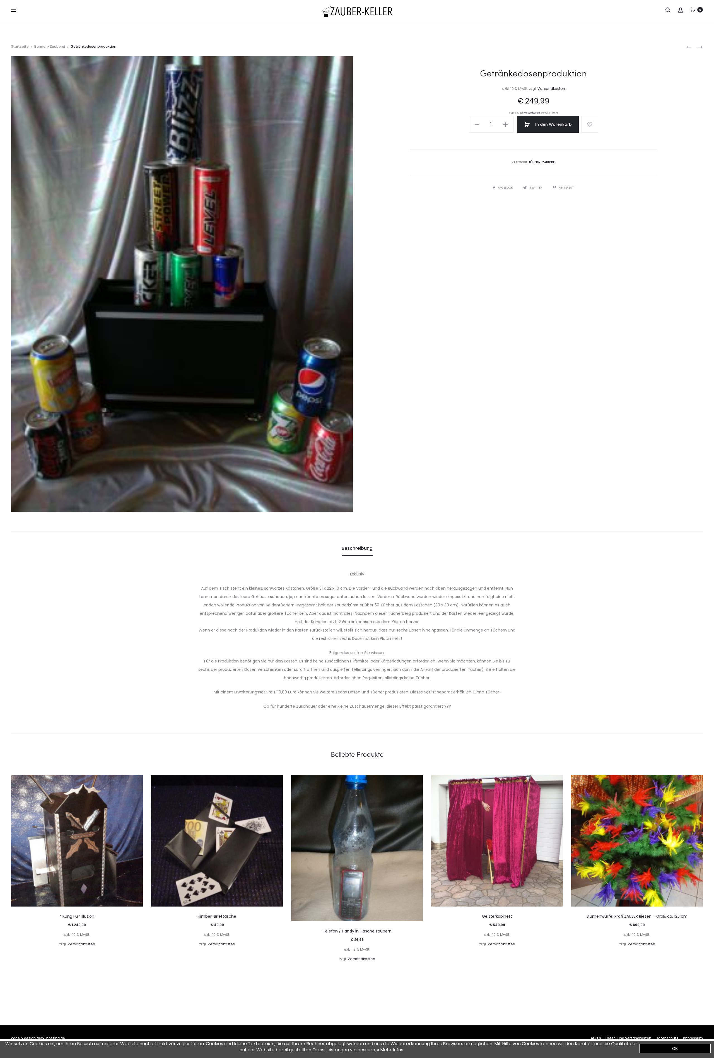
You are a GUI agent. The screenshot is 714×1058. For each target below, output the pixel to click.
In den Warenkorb (553, 124)
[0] (693, 10)
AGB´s (596, 1038)
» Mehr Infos (390, 1050)
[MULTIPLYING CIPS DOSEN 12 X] (689, 46)
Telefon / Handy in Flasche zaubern (357, 931)
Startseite (20, 46)
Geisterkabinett (497, 916)
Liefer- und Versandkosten (628, 1038)
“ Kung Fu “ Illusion (77, 916)
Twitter (536, 187)
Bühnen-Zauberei (49, 46)
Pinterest (566, 187)
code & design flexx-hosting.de (38, 1038)
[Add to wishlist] (590, 124)
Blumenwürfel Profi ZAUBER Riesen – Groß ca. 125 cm (637, 916)
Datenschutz (667, 1038)
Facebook (505, 187)
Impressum (693, 1038)
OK (675, 1048)
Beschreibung (357, 548)
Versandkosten (551, 88)
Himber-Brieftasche (217, 916)
